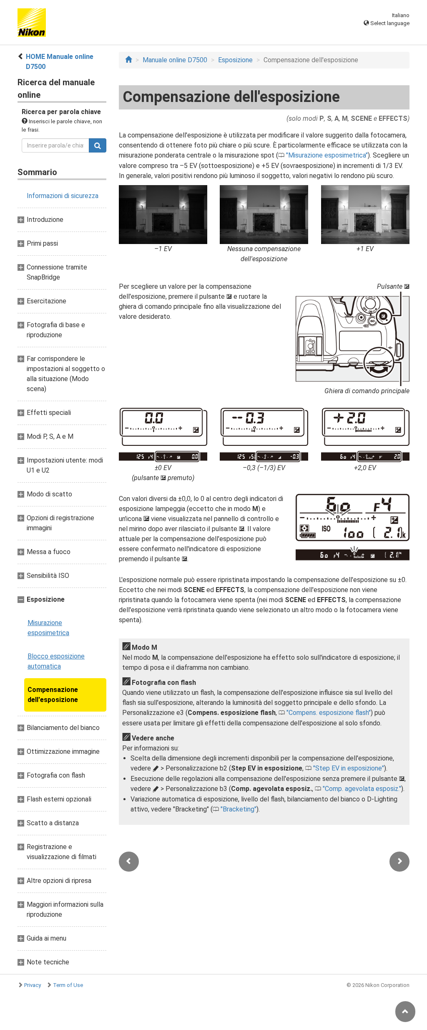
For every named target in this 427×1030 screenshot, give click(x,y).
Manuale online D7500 (175, 60)
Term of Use (68, 985)
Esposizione (235, 60)
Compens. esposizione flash (329, 713)
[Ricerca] (97, 145)
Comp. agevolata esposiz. (362, 789)
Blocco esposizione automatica (56, 661)
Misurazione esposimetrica (48, 628)
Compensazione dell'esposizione (53, 695)
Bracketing (238, 809)
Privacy (32, 985)
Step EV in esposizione (348, 768)
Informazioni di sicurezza (62, 196)
